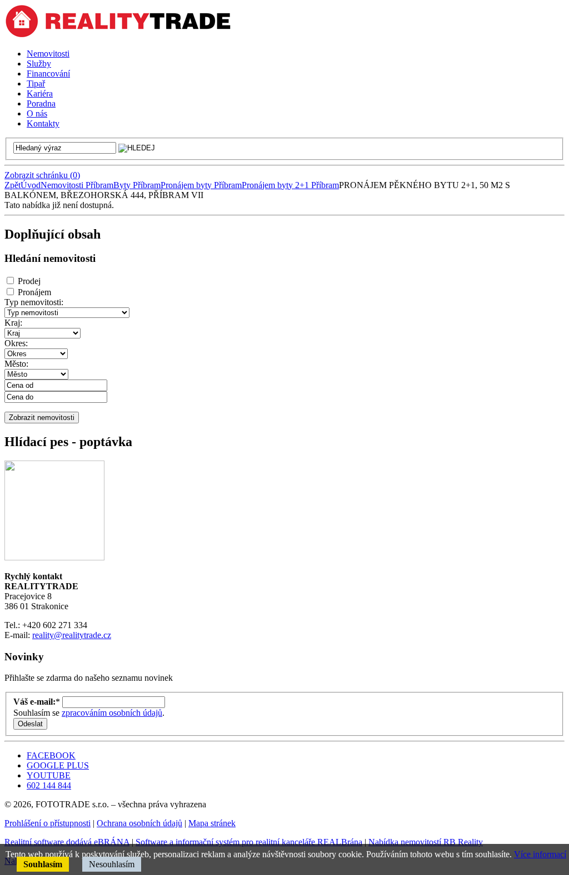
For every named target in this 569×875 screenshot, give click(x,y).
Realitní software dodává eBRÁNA (66, 842)
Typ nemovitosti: (33, 302)
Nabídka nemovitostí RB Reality (425, 842)
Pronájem (34, 292)
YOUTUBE (49, 775)
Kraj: (13, 322)
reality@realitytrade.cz (71, 635)
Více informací (540, 854)
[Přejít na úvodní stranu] (117, 34)
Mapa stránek (212, 823)
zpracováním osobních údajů (112, 712)
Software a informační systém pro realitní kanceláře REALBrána (249, 842)
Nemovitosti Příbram (77, 185)
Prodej (29, 281)
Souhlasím (42, 864)
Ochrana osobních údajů (139, 823)
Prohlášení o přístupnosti (47, 823)
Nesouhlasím (111, 864)
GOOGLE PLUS (58, 765)
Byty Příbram (137, 185)
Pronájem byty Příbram (201, 185)
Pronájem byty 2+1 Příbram (290, 185)
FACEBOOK (51, 755)
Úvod (31, 185)
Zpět (12, 185)
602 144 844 (49, 785)
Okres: (16, 343)
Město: (16, 363)
